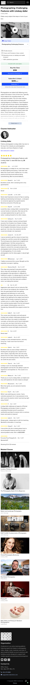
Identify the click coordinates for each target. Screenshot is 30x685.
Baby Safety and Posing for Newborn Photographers (11, 621)
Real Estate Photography (8, 577)
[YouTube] (2, 659)
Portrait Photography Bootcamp (10, 555)
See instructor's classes (7, 150)
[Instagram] (9, 659)
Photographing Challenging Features (13, 44)
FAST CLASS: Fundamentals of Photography (13, 533)
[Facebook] (5, 659)
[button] (26, 681)
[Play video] (15, 30)
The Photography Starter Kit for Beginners (13, 491)
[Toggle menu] (27, 2)
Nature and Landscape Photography (11, 511)
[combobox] (16, 2)
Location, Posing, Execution (9, 469)
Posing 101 (4, 599)
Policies (15, 683)
